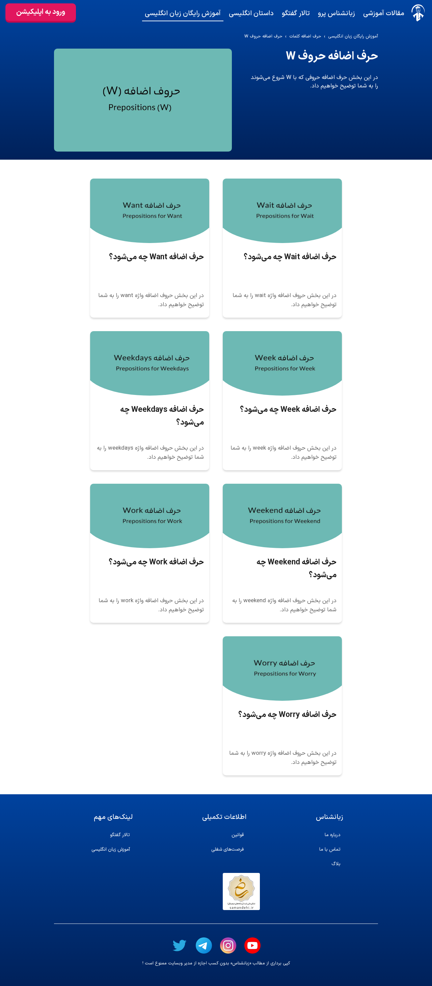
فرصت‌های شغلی (227, 849)
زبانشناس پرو (336, 13)
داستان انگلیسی (251, 13)
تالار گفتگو (296, 13)
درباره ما (333, 834)
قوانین (238, 834)
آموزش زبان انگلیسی (110, 849)
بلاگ (336, 864)
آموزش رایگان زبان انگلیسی (183, 13)
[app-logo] (418, 12)
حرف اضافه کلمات (305, 36)
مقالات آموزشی (383, 13)
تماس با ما (330, 849)
